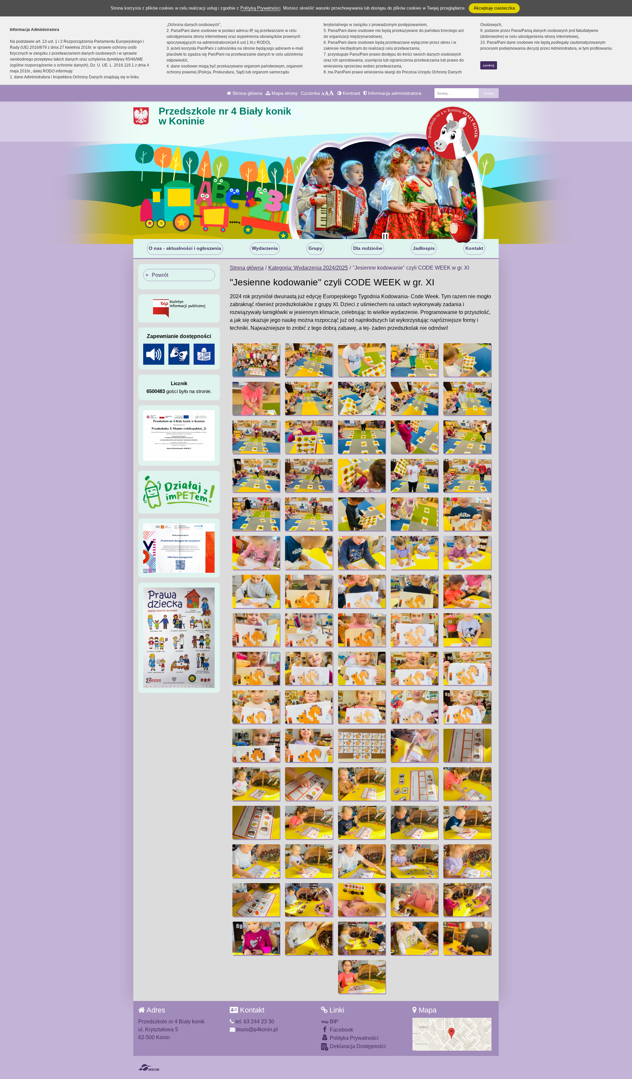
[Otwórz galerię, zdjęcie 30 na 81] (467, 552)
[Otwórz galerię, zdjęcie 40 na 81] (467, 629)
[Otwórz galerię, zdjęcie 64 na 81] (414, 822)
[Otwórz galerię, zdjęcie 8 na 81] (361, 398)
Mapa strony (284, 93)
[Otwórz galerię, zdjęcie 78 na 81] (361, 938)
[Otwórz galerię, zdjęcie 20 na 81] (467, 475)
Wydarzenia (265, 248)
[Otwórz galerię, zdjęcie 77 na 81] (308, 938)
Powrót (160, 275)
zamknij (488, 65)
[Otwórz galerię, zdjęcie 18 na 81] (361, 475)
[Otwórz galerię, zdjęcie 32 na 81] (308, 591)
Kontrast (350, 93)
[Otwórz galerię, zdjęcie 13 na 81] (361, 437)
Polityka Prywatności (354, 1038)
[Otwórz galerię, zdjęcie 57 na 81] (308, 784)
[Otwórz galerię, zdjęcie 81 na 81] (361, 976)
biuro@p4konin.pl (256, 1029)
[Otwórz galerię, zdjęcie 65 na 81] (467, 822)
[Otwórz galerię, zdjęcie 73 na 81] (361, 899)
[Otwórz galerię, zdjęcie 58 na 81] (361, 784)
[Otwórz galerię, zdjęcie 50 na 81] (467, 707)
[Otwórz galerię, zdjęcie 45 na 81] (467, 668)
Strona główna (246, 93)
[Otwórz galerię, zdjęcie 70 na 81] (467, 861)
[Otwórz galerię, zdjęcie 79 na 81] (414, 938)
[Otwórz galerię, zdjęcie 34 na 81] (414, 591)
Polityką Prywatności (260, 8)
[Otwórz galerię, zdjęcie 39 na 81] (414, 629)
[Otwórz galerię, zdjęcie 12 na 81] (308, 437)
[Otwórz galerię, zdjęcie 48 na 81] (361, 707)
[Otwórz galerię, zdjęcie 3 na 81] (361, 360)
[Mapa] (451, 1034)
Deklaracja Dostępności (357, 1046)
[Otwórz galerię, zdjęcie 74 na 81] (414, 899)
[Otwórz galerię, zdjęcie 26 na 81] (256, 552)
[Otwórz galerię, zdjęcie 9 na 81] (414, 398)
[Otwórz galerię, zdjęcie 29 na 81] (414, 552)
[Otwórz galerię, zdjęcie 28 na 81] (361, 552)
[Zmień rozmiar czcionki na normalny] (323, 93)
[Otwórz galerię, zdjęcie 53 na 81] (361, 745)
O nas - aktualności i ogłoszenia (185, 248)
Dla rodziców (367, 248)
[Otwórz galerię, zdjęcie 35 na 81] (467, 591)
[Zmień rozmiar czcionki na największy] (331, 93)
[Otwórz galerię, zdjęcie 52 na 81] (308, 745)
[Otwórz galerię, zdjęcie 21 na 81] (256, 514)
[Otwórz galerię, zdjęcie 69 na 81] (414, 861)
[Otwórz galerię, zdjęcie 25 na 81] (467, 514)
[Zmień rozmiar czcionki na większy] (327, 93)
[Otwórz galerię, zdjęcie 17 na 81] (308, 475)
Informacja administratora (394, 93)
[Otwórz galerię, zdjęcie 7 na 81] (308, 398)
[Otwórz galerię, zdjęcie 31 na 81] (256, 591)
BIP (333, 1021)
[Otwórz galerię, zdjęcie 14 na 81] (414, 437)
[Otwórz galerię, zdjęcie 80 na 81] (467, 938)
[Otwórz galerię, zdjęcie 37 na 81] (308, 629)
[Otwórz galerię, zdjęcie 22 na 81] (308, 514)
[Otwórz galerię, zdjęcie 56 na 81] (256, 784)
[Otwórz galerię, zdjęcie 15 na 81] (467, 437)
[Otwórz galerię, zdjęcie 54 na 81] (414, 745)
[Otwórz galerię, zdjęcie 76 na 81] (256, 938)
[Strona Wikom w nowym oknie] (148, 1067)
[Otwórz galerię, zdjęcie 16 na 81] (256, 475)
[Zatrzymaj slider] (385, 237)
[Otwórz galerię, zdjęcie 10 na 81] (467, 398)
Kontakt (474, 248)
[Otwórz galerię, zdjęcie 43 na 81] (361, 668)
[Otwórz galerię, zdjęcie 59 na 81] (414, 784)
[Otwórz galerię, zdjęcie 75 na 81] (467, 899)
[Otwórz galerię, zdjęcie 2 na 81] (308, 360)
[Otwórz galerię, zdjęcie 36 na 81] (256, 629)
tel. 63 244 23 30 (254, 1021)
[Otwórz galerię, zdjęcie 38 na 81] (361, 629)
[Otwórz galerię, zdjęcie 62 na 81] (308, 822)
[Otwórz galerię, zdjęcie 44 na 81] (414, 668)
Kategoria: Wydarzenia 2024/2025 (308, 268)
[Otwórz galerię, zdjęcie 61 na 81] (256, 822)
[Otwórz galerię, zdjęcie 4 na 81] (414, 360)
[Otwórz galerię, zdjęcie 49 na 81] (414, 707)
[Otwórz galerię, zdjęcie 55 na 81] (467, 745)
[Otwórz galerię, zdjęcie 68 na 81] (361, 861)
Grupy (315, 248)
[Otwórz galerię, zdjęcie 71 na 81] (256, 899)
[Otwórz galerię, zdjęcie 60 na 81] (467, 784)
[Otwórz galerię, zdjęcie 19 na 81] (414, 475)
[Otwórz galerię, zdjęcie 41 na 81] (256, 668)
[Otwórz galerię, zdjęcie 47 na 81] (308, 707)
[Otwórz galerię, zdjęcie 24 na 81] (414, 514)
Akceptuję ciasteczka (494, 8)
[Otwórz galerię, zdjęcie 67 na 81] (308, 861)
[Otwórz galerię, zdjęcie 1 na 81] (256, 360)
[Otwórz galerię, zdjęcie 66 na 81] (256, 861)
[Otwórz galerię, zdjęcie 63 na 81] (361, 822)
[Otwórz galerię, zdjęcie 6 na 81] (256, 398)
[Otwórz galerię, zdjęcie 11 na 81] (256, 437)
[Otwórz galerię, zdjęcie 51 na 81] (256, 745)
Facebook (341, 1030)
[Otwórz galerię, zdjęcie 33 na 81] (361, 591)
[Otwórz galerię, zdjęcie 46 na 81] (256, 707)
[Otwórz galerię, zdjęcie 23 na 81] (361, 514)
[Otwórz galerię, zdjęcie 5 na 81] (467, 360)
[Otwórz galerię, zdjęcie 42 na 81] (308, 668)
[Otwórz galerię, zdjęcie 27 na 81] (308, 552)
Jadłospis (424, 248)
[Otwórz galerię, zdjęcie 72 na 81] (308, 899)
